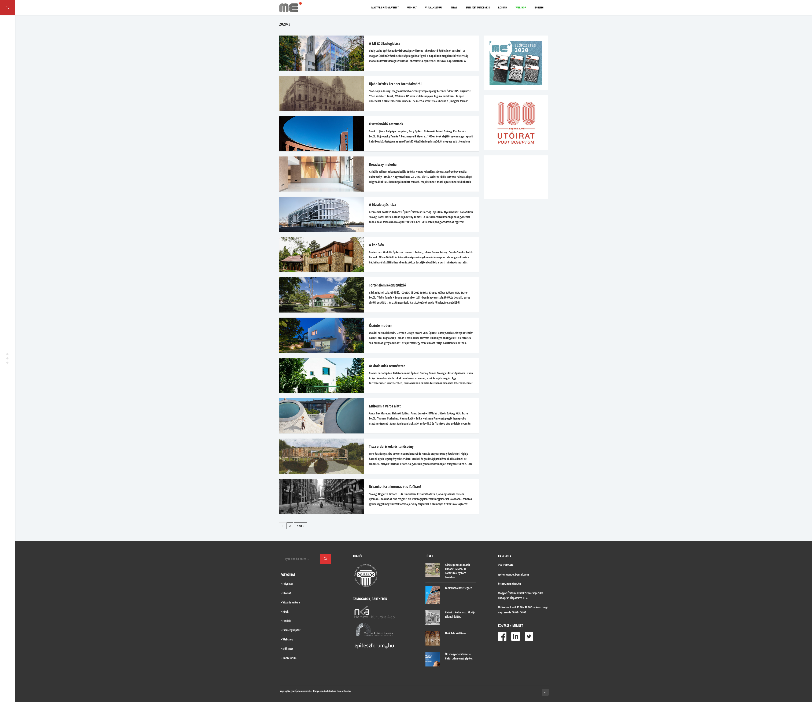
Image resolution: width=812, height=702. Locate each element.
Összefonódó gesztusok (386, 123)
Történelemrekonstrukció (387, 285)
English (539, 7)
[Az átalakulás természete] (319, 375)
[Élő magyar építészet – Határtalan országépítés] (432, 659)
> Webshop (287, 639)
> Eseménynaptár (290, 630)
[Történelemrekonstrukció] (319, 295)
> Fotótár (286, 621)
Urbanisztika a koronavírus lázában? (395, 486)
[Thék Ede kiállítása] (432, 638)
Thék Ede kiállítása (455, 633)
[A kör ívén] (319, 254)
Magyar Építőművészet (385, 7)
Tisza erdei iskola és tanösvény (391, 446)
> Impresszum (288, 658)
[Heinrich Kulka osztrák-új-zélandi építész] (432, 617)
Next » (300, 526)
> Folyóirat (287, 584)
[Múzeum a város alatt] (319, 415)
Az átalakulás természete (387, 365)
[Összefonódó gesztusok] (319, 133)
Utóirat (412, 7)
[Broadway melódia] (319, 174)
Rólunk (502, 7)
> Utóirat (286, 593)
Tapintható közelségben (458, 588)
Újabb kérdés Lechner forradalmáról (395, 83)
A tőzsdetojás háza (382, 204)
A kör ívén (376, 244)
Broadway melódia (382, 164)
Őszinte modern (380, 325)
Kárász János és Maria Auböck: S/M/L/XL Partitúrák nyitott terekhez (457, 571)
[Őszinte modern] (319, 335)
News (454, 7)
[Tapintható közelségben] (432, 595)
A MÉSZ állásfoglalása (384, 43)
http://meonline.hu (509, 584)
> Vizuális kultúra (290, 602)
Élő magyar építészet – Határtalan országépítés (459, 656)
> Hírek (285, 612)
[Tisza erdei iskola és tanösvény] (319, 456)
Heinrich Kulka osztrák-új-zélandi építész (460, 614)
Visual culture (434, 7)
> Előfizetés (287, 649)
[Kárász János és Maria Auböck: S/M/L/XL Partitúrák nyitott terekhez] (432, 570)
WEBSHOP (521, 7)
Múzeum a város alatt (385, 406)
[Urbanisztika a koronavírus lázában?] (319, 496)
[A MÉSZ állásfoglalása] (319, 53)
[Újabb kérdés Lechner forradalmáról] (319, 93)
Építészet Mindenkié (478, 7)
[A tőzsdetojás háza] (319, 214)
